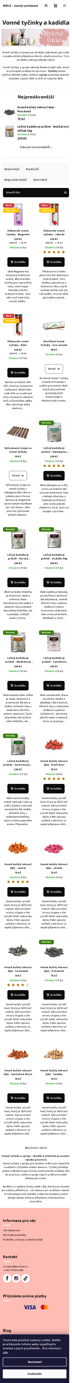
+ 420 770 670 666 (13, 1270)
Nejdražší (32, 169)
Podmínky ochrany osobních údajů (22, 1240)
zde (5, 1352)
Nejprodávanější (15, 180)
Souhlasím (35, 1374)
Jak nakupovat (11, 1230)
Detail (52, 369)
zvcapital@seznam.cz (15, 1266)
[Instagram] (16, 1278)
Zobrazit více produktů (35, 147)
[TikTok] (25, 1278)
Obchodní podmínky (14, 1235)
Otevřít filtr (13, 192)
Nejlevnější (11, 169)
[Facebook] (7, 1278)
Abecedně (40, 180)
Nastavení (35, 1362)
